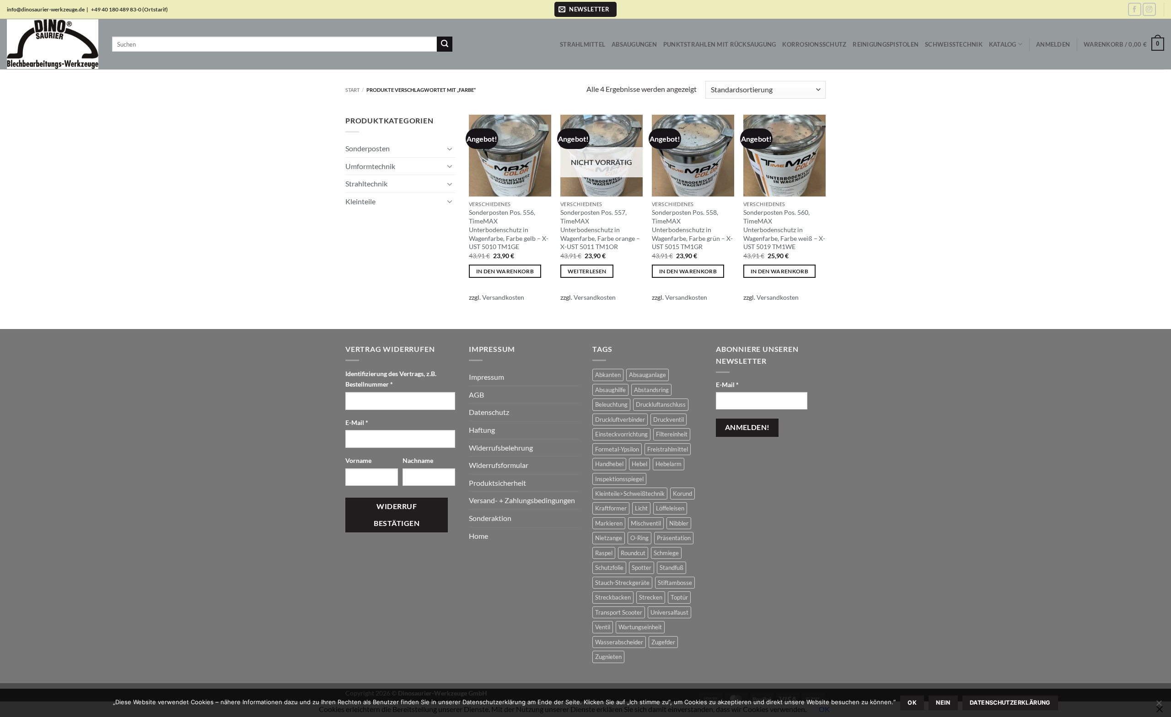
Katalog (1002, 44)
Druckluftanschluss (661, 404)
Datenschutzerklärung (1010, 702)
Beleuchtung (611, 404)
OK (912, 702)
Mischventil (646, 523)
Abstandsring (651, 389)
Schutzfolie (609, 567)
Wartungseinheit (640, 627)
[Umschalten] (449, 148)
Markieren (609, 523)
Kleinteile (360, 201)
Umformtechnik (370, 166)
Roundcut (633, 553)
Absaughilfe (610, 389)
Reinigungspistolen (886, 44)
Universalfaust (669, 612)
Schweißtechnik (954, 44)
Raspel (603, 553)
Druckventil (668, 419)
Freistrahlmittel (667, 449)
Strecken (650, 597)
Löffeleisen (670, 508)
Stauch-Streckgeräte (622, 582)
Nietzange (608, 538)
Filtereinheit (672, 434)
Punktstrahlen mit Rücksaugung (719, 44)
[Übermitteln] (444, 44)
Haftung (482, 429)
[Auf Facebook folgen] (1134, 9)
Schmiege (666, 553)
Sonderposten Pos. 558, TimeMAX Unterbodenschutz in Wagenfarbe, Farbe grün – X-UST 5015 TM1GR (692, 229)
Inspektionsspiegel (619, 479)
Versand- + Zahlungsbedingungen (522, 500)
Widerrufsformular (498, 465)
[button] (585, 9)
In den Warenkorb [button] (505, 271)
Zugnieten (608, 656)
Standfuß (671, 567)
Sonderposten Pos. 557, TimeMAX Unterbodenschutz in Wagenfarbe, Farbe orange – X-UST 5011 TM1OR (600, 229)
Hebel (639, 463)
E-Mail (356, 422)
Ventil (602, 627)
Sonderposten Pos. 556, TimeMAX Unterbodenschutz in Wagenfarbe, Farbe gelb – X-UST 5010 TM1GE (508, 229)
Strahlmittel (582, 44)
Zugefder (663, 642)
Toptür (679, 597)
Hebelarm (668, 463)
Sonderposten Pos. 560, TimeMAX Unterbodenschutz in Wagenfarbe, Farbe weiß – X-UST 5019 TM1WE (784, 229)
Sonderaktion (490, 518)
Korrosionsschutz (814, 44)
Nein (943, 702)
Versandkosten (503, 297)
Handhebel (609, 463)
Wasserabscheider (619, 642)
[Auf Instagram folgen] (1149, 9)
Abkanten (608, 374)
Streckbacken (613, 597)
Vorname (359, 460)
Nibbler (678, 523)
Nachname (419, 460)
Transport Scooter (618, 612)
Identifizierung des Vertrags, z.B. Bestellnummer (390, 379)
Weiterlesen (587, 271)
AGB (476, 394)
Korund (682, 493)
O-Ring (639, 538)
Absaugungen (634, 44)
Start (352, 90)
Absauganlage (647, 374)
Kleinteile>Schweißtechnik (630, 493)
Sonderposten (367, 148)
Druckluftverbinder (620, 419)
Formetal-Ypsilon (617, 449)
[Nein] (1158, 705)
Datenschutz (489, 412)
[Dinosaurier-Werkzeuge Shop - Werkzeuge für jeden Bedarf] (52, 44)
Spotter (641, 567)
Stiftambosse (675, 582)
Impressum (486, 376)
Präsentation (674, 538)
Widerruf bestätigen (396, 514)
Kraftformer (611, 508)
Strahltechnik (366, 183)
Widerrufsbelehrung (501, 447)
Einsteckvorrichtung (621, 434)
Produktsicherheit (497, 482)
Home (478, 535)
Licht (641, 508)
